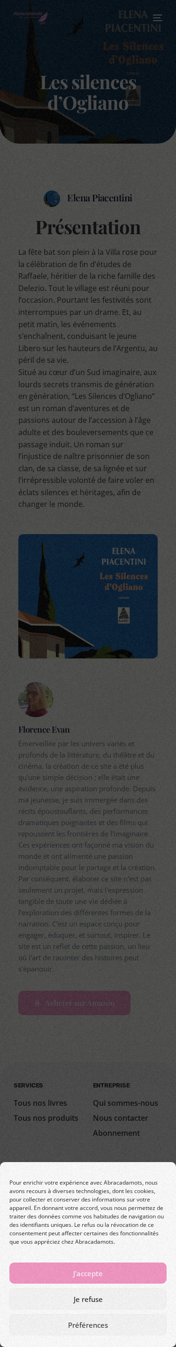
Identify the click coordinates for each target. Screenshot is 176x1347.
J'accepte (88, 1273)
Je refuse (88, 1299)
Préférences (88, 1325)
